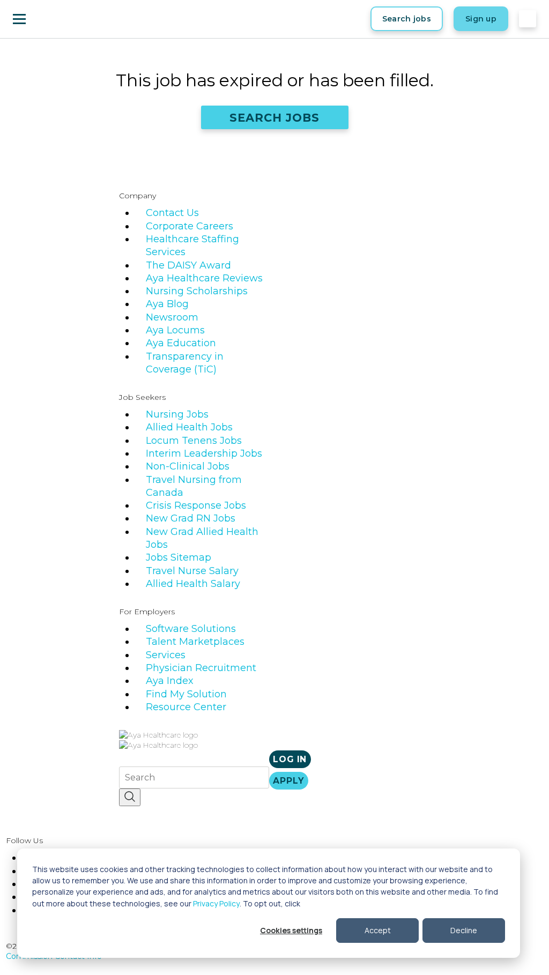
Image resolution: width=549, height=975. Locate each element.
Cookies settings (291, 930)
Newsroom (172, 317)
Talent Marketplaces (195, 641)
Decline (463, 930)
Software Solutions (191, 629)
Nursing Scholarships (197, 291)
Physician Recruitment (201, 668)
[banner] (64, 19)
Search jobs (406, 19)
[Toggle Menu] (19, 18)
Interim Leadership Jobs (204, 453)
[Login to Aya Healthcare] (527, 18)
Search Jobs (274, 117)
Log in (290, 759)
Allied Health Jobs (189, 427)
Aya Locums (175, 330)
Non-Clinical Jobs (187, 466)
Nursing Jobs (177, 414)
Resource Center (186, 707)
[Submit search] (129, 797)
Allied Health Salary (193, 584)
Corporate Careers (189, 226)
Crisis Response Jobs (196, 505)
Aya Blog (167, 304)
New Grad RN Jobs (190, 518)
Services (166, 655)
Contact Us (172, 213)
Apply (288, 781)
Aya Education (181, 343)
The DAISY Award (188, 265)
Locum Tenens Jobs (194, 440)
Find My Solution (186, 694)
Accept (378, 930)
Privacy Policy (216, 903)
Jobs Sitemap (178, 557)
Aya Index (170, 681)
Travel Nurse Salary (192, 571)
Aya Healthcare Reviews (204, 278)
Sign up (480, 19)
